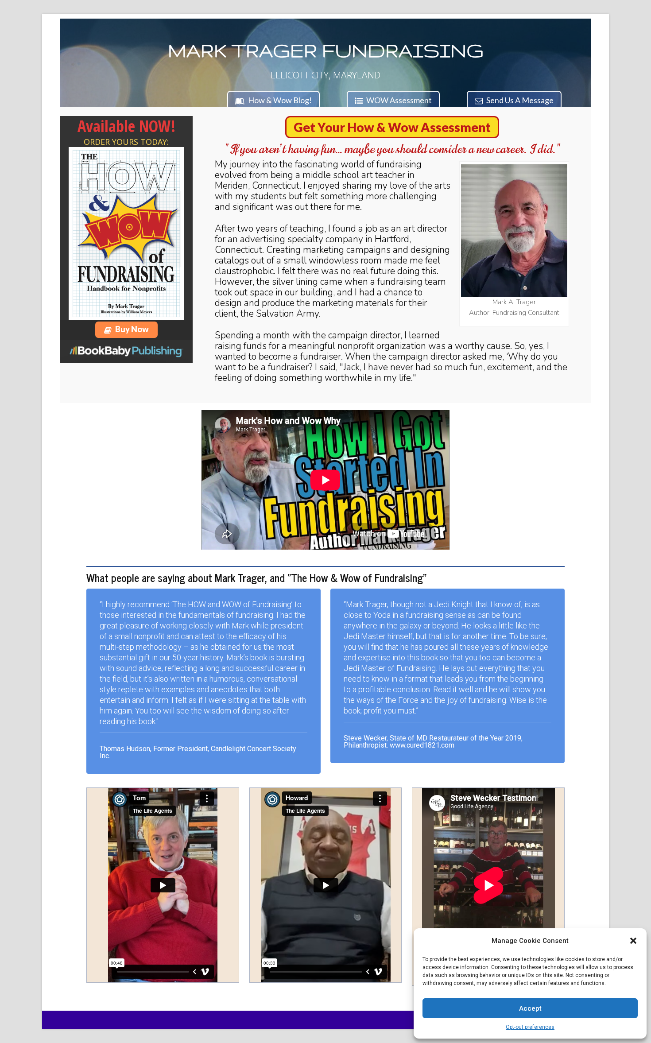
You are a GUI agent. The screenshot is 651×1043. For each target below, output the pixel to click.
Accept (530, 1008)
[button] (633, 940)
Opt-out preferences (530, 1027)
